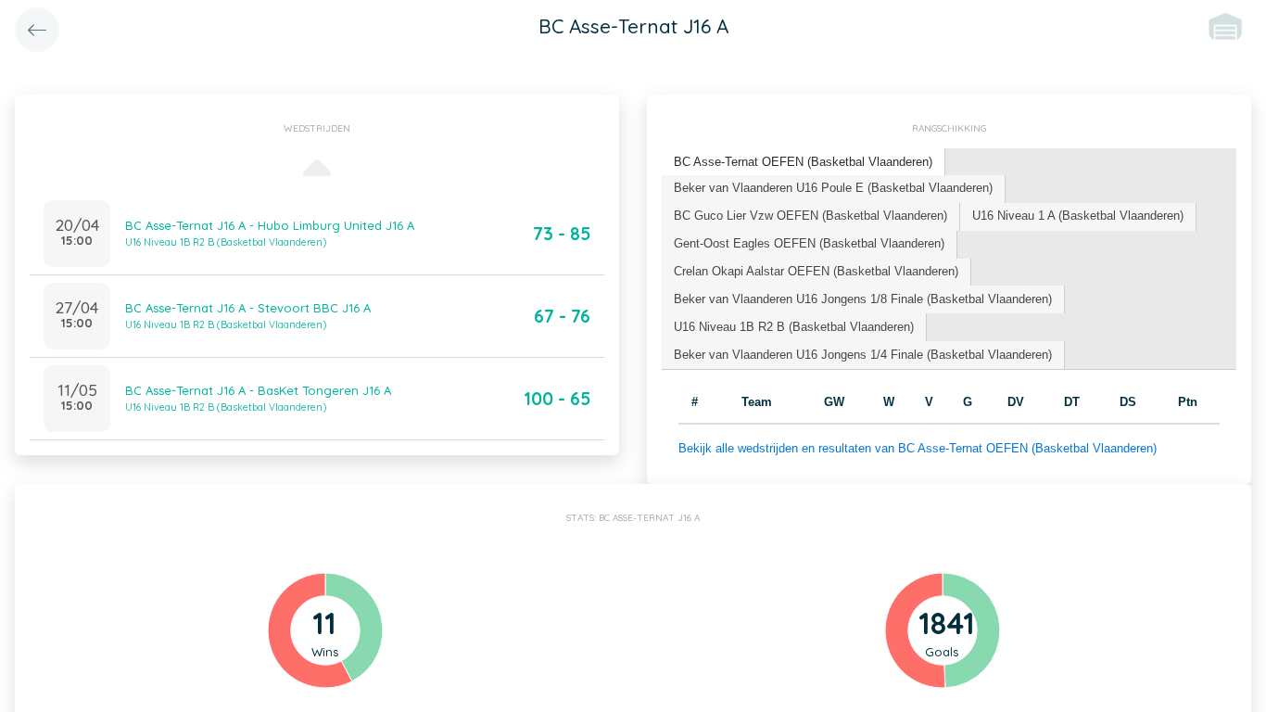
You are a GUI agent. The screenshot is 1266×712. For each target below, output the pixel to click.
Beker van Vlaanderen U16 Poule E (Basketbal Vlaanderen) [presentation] (833, 188)
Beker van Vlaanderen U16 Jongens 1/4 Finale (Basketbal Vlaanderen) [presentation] (863, 355)
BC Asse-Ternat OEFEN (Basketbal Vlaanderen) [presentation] (803, 162)
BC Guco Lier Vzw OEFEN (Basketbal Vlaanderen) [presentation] (810, 215)
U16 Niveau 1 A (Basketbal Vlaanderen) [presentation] (1078, 215)
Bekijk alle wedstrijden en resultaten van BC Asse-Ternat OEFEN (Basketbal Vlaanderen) (917, 448)
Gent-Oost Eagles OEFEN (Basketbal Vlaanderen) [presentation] (809, 243)
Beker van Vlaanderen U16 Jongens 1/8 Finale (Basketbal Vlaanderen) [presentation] (863, 299)
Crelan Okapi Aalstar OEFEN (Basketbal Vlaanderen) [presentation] (816, 271)
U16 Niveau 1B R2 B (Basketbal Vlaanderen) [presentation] (794, 327)
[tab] (803, 162)
